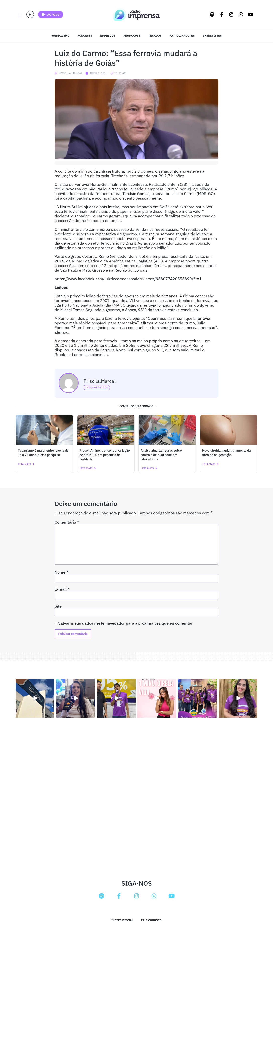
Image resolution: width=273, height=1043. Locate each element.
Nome (61, 572)
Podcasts (84, 35)
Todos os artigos (97, 387)
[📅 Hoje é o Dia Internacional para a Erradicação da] (238, 698)
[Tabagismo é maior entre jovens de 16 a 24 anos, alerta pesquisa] (44, 430)
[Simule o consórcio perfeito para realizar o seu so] (35, 698)
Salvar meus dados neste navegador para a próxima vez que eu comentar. (126, 623)
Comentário (67, 522)
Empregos (107, 35)
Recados (155, 35)
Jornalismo (60, 35)
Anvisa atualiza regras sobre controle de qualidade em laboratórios (161, 455)
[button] (30, 14)
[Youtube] (250, 14)
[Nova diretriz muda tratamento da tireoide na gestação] (228, 430)
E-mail (62, 589)
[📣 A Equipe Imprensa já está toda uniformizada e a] (197, 698)
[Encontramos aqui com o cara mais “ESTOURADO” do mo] (116, 698)
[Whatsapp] (241, 14)
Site (58, 606)
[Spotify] (212, 14)
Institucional (122, 920)
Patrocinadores (182, 35)
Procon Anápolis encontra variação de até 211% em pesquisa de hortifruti (104, 455)
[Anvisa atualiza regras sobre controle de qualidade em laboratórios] (167, 430)
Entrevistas (212, 35)
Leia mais (24, 464)
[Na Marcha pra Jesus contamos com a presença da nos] (75, 698)
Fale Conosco (151, 920)
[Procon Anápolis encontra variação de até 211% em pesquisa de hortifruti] (106, 430)
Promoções (131, 35)
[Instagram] (231, 14)
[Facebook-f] (222, 14)
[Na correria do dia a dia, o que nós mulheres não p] (156, 698)
